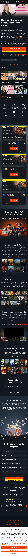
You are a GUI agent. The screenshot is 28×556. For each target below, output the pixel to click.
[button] (1, 506)
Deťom (18, 6)
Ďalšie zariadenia (22, 324)
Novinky (15, 520)
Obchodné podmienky (8, 522)
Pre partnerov (9, 524)
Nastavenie (14, 553)
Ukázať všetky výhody (14, 392)
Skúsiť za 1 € (14, 413)
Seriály (13, 6)
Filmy (8, 6)
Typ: (3, 64)
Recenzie (20, 520)
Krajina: (13, 64)
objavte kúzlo (19, 37)
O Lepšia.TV (9, 520)
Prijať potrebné (14, 550)
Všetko (3, 6)
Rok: (23, 64)
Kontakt (20, 524)
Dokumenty (24, 6)
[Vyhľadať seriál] (16, 60)
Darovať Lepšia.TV (14, 526)
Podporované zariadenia (19, 522)
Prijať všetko (14, 547)
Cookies (15, 524)
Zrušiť (3, 68)
